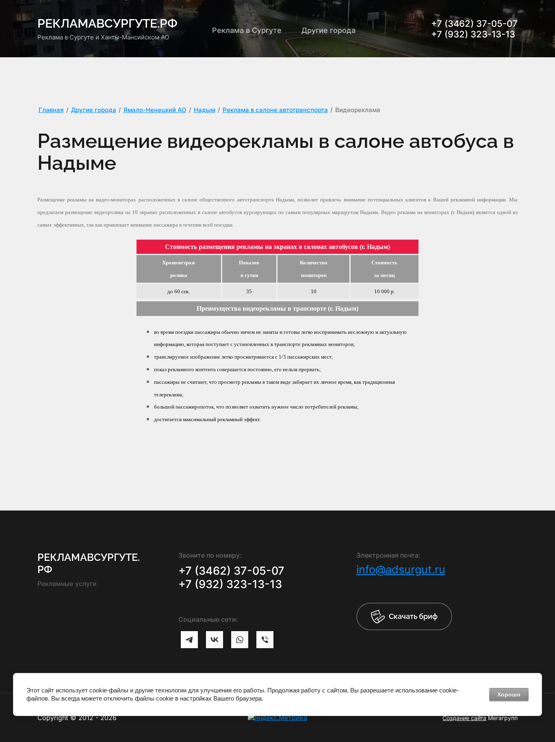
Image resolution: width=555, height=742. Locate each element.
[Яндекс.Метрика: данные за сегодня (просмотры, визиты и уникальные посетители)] (277, 718)
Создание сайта (464, 717)
